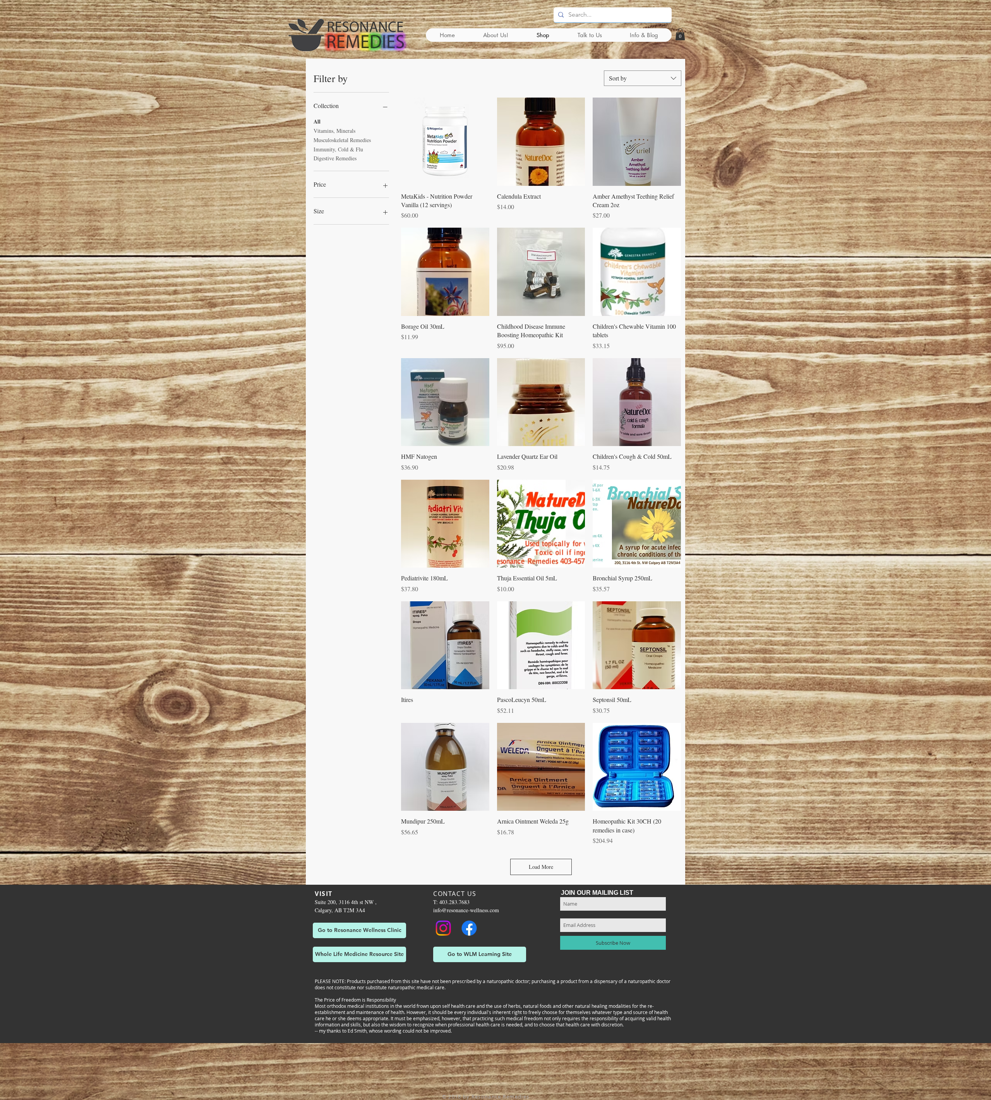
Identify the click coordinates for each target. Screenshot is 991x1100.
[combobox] (642, 78)
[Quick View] (445, 142)
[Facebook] (469, 928)
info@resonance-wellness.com (466, 910)
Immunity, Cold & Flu (338, 149)
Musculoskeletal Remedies (342, 140)
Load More (541, 866)
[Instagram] (443, 928)
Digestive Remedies (335, 158)
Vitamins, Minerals (334, 130)
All (317, 121)
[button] (680, 34)
